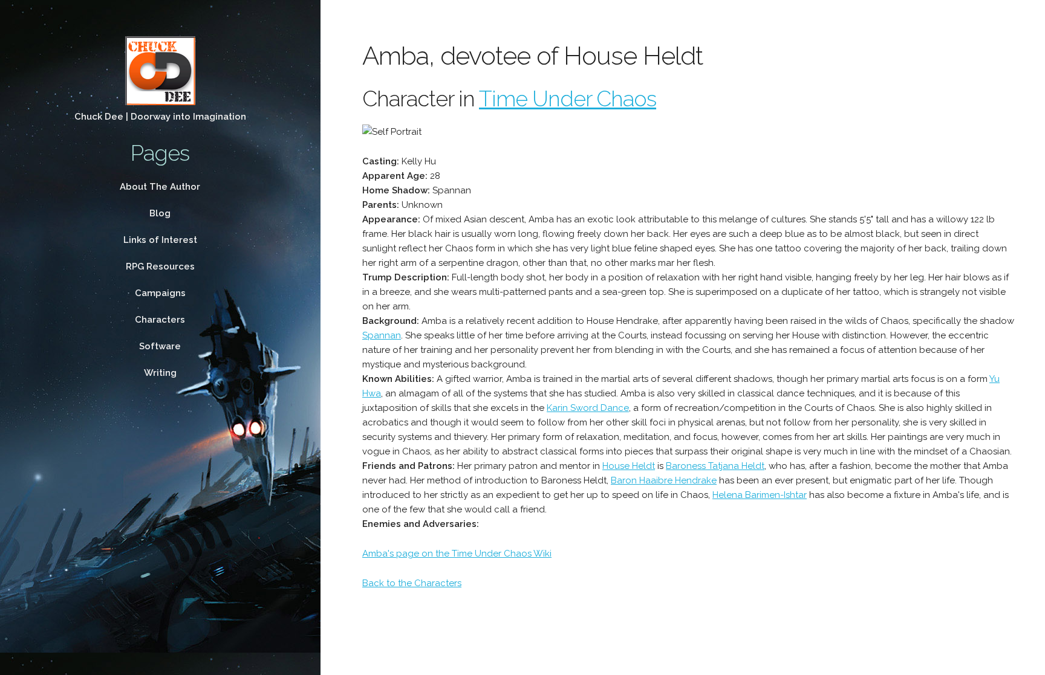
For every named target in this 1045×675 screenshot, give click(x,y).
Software (160, 346)
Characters (160, 319)
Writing (160, 372)
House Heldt (628, 465)
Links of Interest (160, 239)
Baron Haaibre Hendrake (664, 480)
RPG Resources (160, 266)
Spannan (381, 335)
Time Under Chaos (567, 98)
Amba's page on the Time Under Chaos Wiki (457, 553)
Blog (160, 213)
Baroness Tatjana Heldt (715, 465)
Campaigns (160, 293)
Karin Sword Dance (588, 407)
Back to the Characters (411, 583)
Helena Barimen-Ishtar (759, 494)
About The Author (160, 186)
